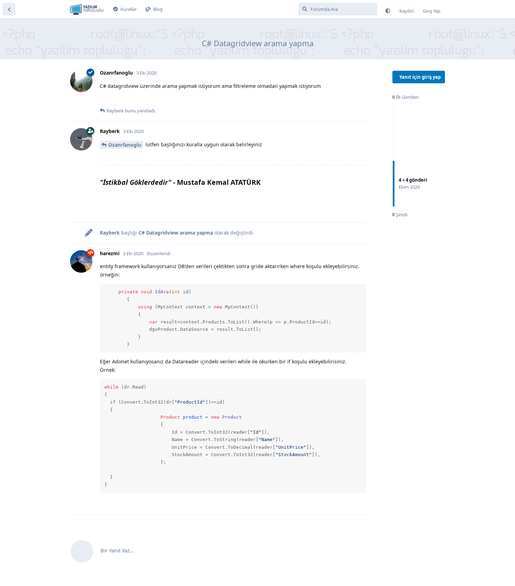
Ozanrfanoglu (124, 144)
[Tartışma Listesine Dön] (9, 9)
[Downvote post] (118, 99)
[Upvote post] (104, 99)
